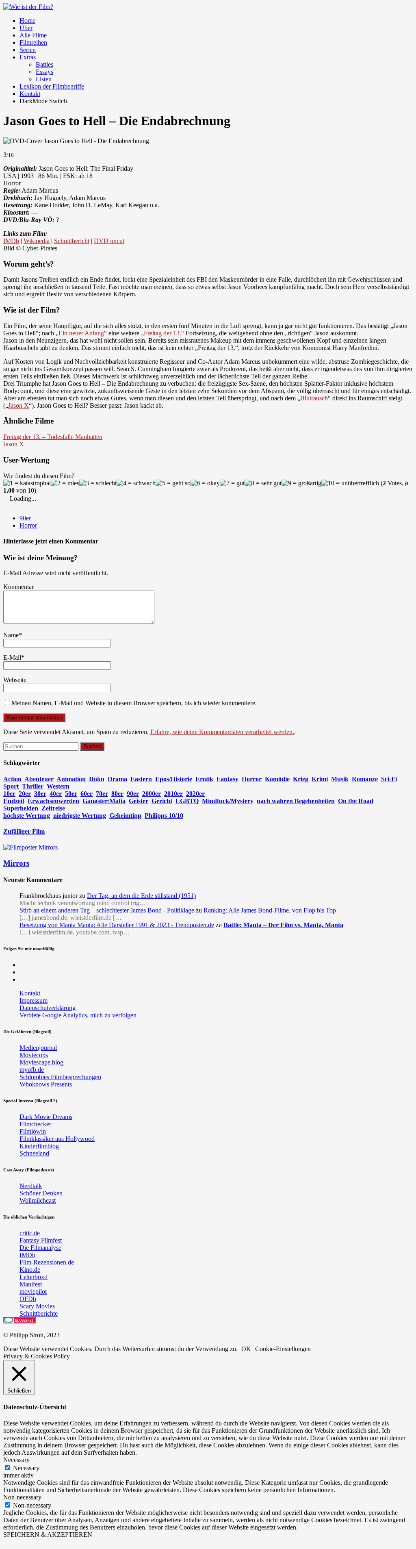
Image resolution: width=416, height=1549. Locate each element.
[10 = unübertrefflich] (350, 483)
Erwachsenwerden (53, 800)
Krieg (300, 779)
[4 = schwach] (136, 483)
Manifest (31, 1284)
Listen (44, 79)
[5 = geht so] (173, 483)
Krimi (320, 779)
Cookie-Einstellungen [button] (283, 1348)
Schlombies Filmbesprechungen (60, 1076)
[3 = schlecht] (98, 483)
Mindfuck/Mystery (228, 800)
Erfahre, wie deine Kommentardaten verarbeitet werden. (222, 731)
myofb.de (32, 1069)
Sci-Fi (389, 779)
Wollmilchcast (38, 1200)
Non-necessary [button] (22, 1497)
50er (71, 793)
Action (12, 779)
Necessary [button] (16, 1459)
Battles (44, 64)
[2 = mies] (65, 483)
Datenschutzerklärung (48, 1007)
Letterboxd (34, 1276)
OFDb (28, 1298)
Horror (28, 525)
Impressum (34, 1000)
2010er (173, 793)
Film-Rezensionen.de (47, 1262)
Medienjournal (38, 1047)
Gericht (162, 800)
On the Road (355, 800)
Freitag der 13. (162, 333)
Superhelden (20, 808)
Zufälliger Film (24, 831)
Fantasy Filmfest (41, 1240)
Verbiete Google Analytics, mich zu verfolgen (78, 1015)
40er (56, 793)
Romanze (365, 779)
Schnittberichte (39, 1313)
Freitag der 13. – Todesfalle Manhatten (52, 436)
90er (25, 518)
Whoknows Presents (46, 1084)
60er (86, 793)
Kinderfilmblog (39, 1146)
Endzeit (13, 800)
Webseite (14, 679)
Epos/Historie (173, 779)
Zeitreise (53, 808)
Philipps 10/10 (164, 815)
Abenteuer (39, 779)
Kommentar (18, 586)
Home (27, 20)
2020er (195, 793)
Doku (96, 779)
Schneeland (34, 1153)
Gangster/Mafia (104, 800)
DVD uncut (109, 240)
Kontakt (30, 93)
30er (40, 793)
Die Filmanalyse (40, 1247)
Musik (340, 779)
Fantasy (227, 779)
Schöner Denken (41, 1193)
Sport (11, 786)
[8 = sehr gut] (263, 483)
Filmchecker (35, 1124)
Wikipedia (37, 240)
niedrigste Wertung (79, 815)
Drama (117, 779)
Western (58, 786)
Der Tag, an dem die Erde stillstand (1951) (141, 895)
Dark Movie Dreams (46, 1116)
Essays (44, 71)
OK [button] (246, 1348)
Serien (28, 49)
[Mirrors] (30, 847)
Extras (28, 57)
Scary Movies (37, 1306)
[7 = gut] (232, 483)
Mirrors (16, 863)
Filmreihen (33, 42)
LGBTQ (187, 800)
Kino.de (30, 1269)
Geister (138, 800)
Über (26, 27)
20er (25, 793)
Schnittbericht (71, 240)
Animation (71, 779)
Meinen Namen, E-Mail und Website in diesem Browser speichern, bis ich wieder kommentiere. (134, 703)
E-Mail (12, 657)
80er (117, 793)
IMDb (11, 240)
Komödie (277, 779)
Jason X (18, 405)
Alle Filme (33, 35)
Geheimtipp (125, 815)
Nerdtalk (31, 1185)
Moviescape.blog (41, 1062)
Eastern (141, 779)
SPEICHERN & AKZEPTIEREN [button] (47, 1534)
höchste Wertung (26, 815)
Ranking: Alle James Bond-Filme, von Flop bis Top (270, 910)
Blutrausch (314, 398)
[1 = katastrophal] (27, 483)
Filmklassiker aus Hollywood (57, 1138)
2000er (151, 793)
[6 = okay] (205, 483)
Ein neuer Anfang (81, 333)
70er (102, 793)
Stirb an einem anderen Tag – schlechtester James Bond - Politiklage (107, 910)
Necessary (26, 1467)
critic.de (30, 1233)
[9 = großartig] (301, 483)
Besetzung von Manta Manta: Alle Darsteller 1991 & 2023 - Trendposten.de (117, 924)
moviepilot (33, 1291)
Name (11, 635)
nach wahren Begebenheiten (296, 800)
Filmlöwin (33, 1131)
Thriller (32, 786)
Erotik (204, 779)
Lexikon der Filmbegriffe (52, 86)
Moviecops (34, 1054)
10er (9, 793)
